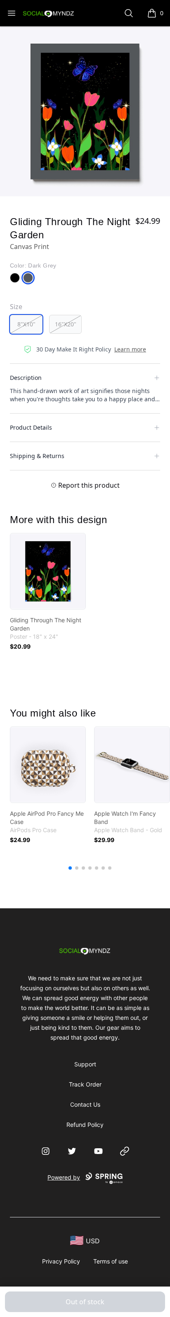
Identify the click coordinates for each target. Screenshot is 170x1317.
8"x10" (26, 324)
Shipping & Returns (37, 456)
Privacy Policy (61, 1261)
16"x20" (65, 324)
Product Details (31, 427)
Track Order (85, 1084)
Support (85, 1064)
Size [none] (16, 306)
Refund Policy (85, 1124)
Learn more (130, 349)
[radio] (26, 324)
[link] (47, 571)
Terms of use (110, 1261)
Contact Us (85, 1104)
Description (26, 378)
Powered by (63, 1177)
